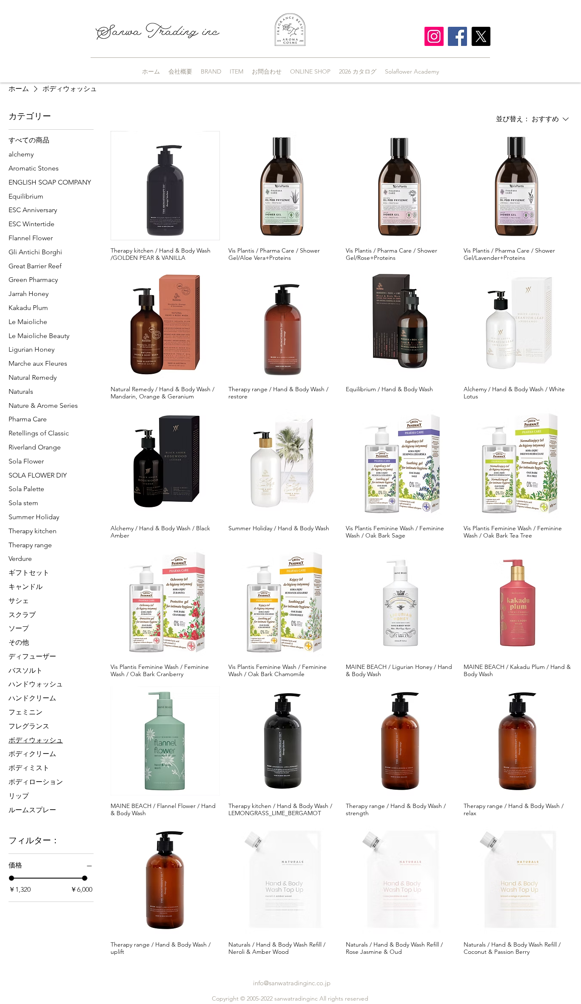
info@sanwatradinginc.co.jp (291, 983)
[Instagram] (434, 36)
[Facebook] (457, 36)
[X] (480, 36)
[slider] (11, 878)
